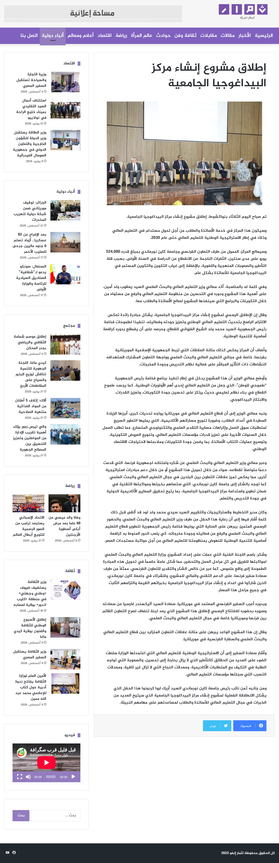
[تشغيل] (73, 776)
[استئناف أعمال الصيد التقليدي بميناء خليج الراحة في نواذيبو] (65, 108)
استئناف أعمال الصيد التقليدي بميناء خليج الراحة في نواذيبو (31, 109)
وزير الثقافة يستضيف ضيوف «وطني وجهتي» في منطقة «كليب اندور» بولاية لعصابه (29, 593)
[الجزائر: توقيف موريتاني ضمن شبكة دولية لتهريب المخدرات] (65, 210)
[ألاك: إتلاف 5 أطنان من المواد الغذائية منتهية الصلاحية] (65, 408)
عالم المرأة (141, 36)
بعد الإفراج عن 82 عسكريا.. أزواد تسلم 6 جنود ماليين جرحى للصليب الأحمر (29, 243)
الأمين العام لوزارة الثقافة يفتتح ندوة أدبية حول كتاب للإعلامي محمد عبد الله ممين (30, 687)
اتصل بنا (29, 36)
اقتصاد (105, 36)
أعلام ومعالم (81, 36)
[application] (46, 762)
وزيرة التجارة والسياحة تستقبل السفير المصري (31, 80)
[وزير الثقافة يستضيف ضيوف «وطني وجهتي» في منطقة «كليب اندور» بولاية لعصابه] (65, 589)
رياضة (121, 36)
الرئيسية (264, 36)
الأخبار (244, 36)
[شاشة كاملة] (19, 776)
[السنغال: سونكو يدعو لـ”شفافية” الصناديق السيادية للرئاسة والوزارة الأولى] (65, 274)
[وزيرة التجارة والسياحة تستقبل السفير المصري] (65, 82)
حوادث (163, 36)
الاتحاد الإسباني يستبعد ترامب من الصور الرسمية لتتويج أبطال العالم (28, 526)
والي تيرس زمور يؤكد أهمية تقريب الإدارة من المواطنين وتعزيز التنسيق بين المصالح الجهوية (29, 438)
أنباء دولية (53, 36)
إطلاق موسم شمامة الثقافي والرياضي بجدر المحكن (30, 342)
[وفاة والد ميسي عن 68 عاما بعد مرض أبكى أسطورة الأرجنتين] (64, 503)
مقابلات (208, 36)
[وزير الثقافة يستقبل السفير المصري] (65, 659)
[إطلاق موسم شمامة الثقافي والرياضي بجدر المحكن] (65, 344)
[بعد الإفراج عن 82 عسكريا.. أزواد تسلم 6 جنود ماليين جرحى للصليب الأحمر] (65, 242)
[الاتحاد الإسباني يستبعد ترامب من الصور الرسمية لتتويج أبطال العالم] (28, 503)
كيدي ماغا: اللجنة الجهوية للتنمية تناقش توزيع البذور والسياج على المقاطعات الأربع (31, 374)
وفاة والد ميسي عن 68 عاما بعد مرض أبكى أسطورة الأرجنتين (64, 526)
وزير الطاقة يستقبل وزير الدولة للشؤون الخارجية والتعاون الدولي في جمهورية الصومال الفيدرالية (29, 144)
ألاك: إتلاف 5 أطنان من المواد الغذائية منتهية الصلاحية (30, 406)
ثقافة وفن (185, 36)
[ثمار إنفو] (232, 10)
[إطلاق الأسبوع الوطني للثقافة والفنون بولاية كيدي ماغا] (65, 627)
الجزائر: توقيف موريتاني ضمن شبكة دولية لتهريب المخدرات (30, 211)
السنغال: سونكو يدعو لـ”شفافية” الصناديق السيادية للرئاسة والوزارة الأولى (31, 278)
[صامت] (28, 776)
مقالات (228, 36)
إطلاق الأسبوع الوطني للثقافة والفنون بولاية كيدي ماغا (30, 628)
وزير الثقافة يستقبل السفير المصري (29, 654)
